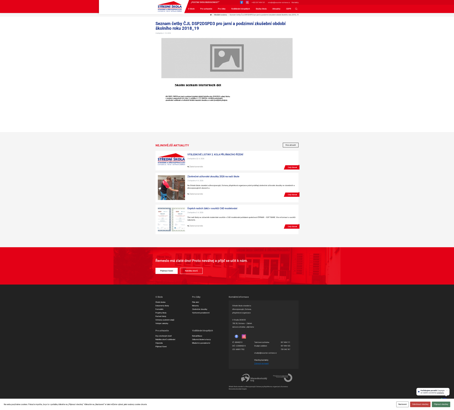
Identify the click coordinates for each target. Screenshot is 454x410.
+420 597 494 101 (258, 2)
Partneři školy (160, 316)
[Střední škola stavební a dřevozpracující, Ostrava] (170, 6)
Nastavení (402, 404)
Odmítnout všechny (420, 404)
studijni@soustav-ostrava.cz (279, 2)
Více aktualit (290, 145)
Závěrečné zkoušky (199, 309)
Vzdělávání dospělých (240, 9)
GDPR (288, 9)
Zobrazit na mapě (261, 363)
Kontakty (295, 2)
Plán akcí (195, 302)
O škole (191, 9)
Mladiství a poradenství (201, 343)
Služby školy (261, 9)
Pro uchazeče (206, 9)
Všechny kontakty (261, 360)
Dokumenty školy (162, 306)
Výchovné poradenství (201, 313)
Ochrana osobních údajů (164, 320)
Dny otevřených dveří (163, 336)
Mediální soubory (220, 15)
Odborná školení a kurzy (201, 339)
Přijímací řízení (166, 271)
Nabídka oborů (191, 271)
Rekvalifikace (197, 336)
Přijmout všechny (441, 404)
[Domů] (211, 15)
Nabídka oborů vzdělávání (165, 339)
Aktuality (276, 9)
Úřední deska (160, 302)
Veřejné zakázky (161, 323)
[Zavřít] (446, 390)
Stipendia (159, 343)
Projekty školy (160, 313)
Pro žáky (221, 9)
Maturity (195, 306)
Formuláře (159, 309)
